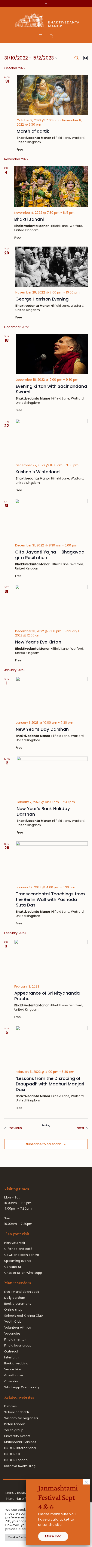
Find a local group (17, 1345)
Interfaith (11, 1357)
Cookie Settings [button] (19, 1537)
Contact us (13, 1267)
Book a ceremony (17, 1304)
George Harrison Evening (42, 299)
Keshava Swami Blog (20, 1466)
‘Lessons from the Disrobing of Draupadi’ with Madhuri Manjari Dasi (50, 1083)
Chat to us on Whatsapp (23, 1273)
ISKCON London (16, 1460)
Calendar (11, 1381)
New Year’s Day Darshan (42, 729)
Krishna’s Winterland (38, 472)
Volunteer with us (17, 1327)
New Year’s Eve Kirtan (38, 642)
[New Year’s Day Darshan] (52, 697)
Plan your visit (14, 1243)
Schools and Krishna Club (23, 1315)
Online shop (13, 1309)
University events (17, 1436)
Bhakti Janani (29, 219)
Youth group (13, 1430)
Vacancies (12, 1333)
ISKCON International (20, 1448)
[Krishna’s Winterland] (52, 439)
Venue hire (12, 1369)
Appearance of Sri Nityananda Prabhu (47, 996)
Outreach (11, 1351)
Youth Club (12, 1321)
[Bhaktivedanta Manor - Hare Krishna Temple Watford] (46, 21)
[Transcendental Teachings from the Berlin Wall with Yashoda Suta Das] (52, 861)
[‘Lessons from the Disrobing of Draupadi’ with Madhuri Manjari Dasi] (52, 1046)
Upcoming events (17, 1261)
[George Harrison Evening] (51, 267)
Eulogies (10, 1406)
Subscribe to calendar (43, 1144)
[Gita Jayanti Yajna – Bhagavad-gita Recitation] (51, 519)
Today (46, 1125)
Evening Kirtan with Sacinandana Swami (51, 389)
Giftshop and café (18, 1249)
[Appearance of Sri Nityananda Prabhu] (51, 960)
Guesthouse (13, 1375)
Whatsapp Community (22, 1387)
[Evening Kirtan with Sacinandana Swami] (52, 354)
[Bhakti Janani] (51, 186)
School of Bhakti (16, 1412)
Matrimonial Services (20, 1442)
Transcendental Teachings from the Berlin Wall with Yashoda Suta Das (50, 899)
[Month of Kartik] (52, 95)
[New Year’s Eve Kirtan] (51, 605)
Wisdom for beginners (21, 1418)
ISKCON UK (12, 1454)
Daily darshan (14, 1298)
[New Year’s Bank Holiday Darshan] (52, 776)
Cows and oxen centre (21, 1255)
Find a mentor (15, 1339)
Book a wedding (16, 1363)
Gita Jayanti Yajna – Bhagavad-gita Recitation (51, 555)
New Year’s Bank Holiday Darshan (43, 811)
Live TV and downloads (21, 1292)
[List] (85, 58)
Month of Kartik (33, 131)
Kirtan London (14, 1424)
